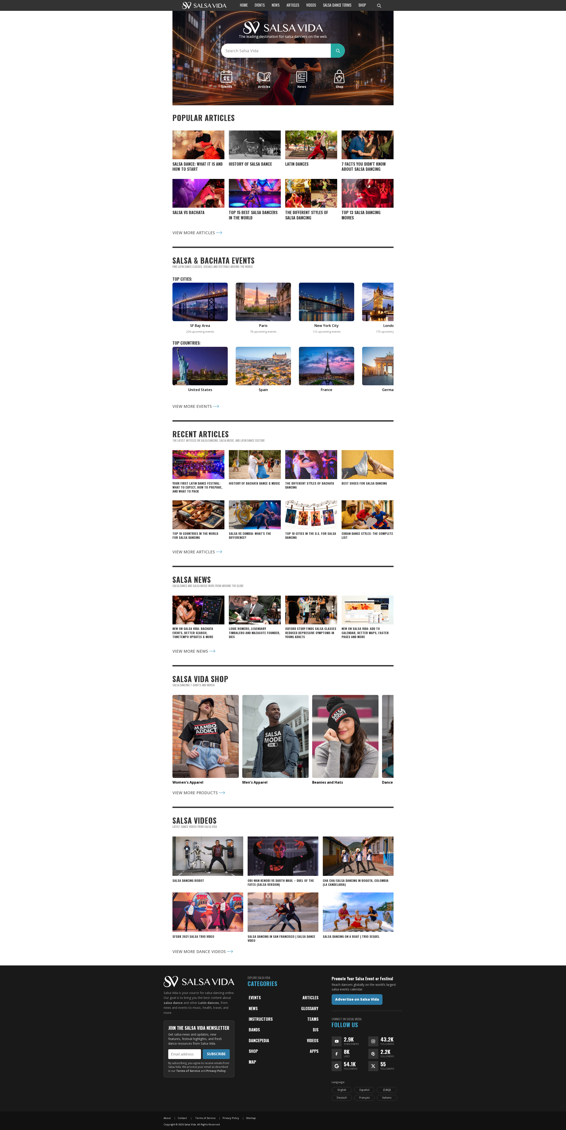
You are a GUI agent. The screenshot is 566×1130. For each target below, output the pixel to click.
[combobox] (276, 51)
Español (364, 1090)
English (342, 1090)
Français (364, 1097)
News (253, 1008)
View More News (190, 651)
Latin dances (208, 1003)
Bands (254, 1029)
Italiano (387, 1097)
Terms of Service (188, 1071)
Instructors (261, 1019)
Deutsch (342, 1097)
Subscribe (216, 1053)
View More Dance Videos (199, 951)
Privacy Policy (216, 1071)
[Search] (379, 5)
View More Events (192, 406)
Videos (312, 1040)
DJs (315, 1029)
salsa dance (173, 1003)
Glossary (309, 1008)
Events (255, 997)
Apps (314, 1051)
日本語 (387, 1090)
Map (252, 1062)
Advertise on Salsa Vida (357, 999)
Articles (310, 997)
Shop (253, 1051)
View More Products (195, 792)
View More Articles (194, 232)
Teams (312, 1019)
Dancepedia (259, 1040)
